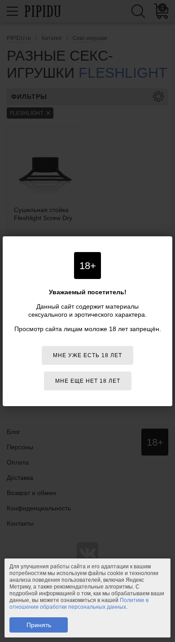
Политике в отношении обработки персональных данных (79, 603)
